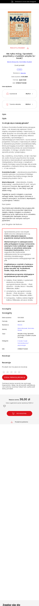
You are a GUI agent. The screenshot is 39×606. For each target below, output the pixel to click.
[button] (19, 28)
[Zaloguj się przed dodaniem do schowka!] (4, 406)
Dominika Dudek (25, 62)
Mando (23, 73)
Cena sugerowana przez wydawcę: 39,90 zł (19, 403)
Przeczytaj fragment (17, 48)
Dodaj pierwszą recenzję (14, 377)
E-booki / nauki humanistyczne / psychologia (23, 343)
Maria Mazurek (13, 62)
